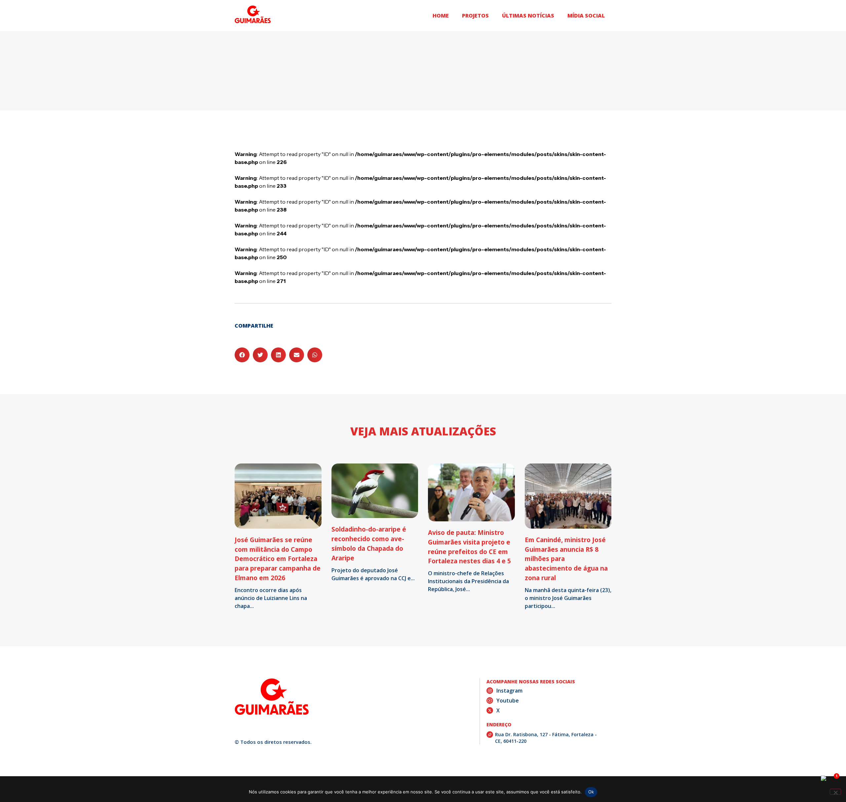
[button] (242, 354)
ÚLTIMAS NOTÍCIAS (528, 15)
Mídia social (586, 15)
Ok (591, 791)
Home (441, 15)
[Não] (835, 792)
